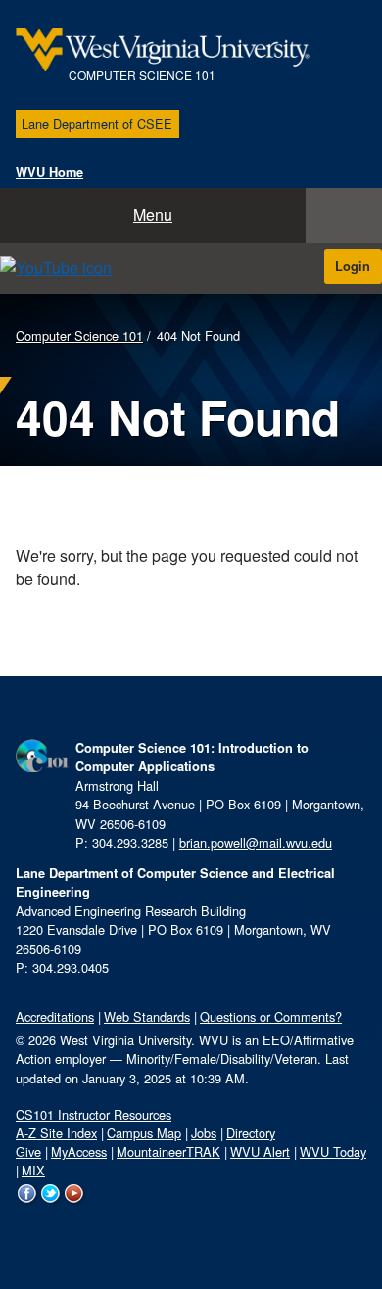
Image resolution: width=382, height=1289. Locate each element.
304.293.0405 (70, 967)
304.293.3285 (130, 842)
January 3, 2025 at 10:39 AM (163, 1078)
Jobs (203, 1133)
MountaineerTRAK (168, 1151)
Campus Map (144, 1133)
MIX (33, 1170)
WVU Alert (260, 1151)
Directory (250, 1133)
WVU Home (49, 172)
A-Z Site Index (56, 1133)
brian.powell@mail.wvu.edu (255, 842)
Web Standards (147, 1016)
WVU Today (333, 1151)
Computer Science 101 (79, 335)
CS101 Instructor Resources (93, 1114)
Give (28, 1151)
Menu (152, 215)
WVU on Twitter (51, 1205)
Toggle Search (344, 215)
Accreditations (55, 1016)
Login (352, 266)
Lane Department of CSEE (97, 124)
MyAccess (79, 1151)
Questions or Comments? (271, 1016)
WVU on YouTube (74, 1205)
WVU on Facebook (27, 1205)
